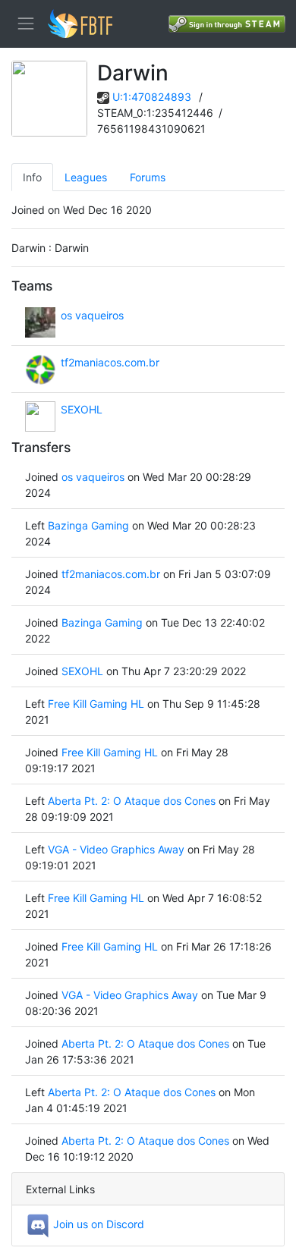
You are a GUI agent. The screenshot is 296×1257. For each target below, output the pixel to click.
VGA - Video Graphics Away (116, 849)
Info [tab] (32, 177)
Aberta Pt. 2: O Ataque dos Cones (132, 800)
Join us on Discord (97, 1224)
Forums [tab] (147, 177)
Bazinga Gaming (88, 525)
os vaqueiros (92, 315)
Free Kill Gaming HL (96, 703)
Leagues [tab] (86, 177)
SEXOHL (81, 409)
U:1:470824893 (151, 96)
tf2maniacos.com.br (110, 362)
